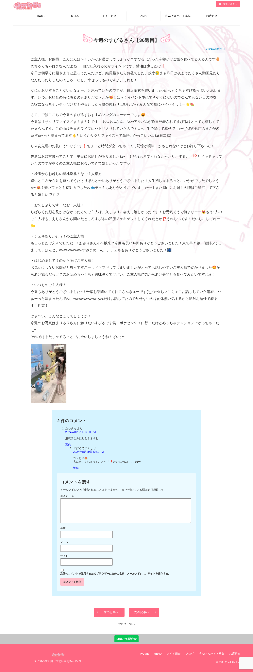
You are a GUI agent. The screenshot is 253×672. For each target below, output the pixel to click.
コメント (67, 496)
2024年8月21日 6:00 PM (80, 432)
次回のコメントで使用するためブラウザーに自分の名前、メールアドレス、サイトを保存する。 (115, 573)
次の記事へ (141, 612)
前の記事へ (111, 612)
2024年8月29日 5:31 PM (88, 451)
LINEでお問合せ (126, 638)
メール (64, 542)
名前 (62, 528)
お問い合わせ (228, 4)
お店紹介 (211, 15)
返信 (68, 444)
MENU (75, 15)
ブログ (143, 15)
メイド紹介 (109, 15)
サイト (64, 556)
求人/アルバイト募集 (178, 15)
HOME (41, 15)
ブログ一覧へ (126, 624)
